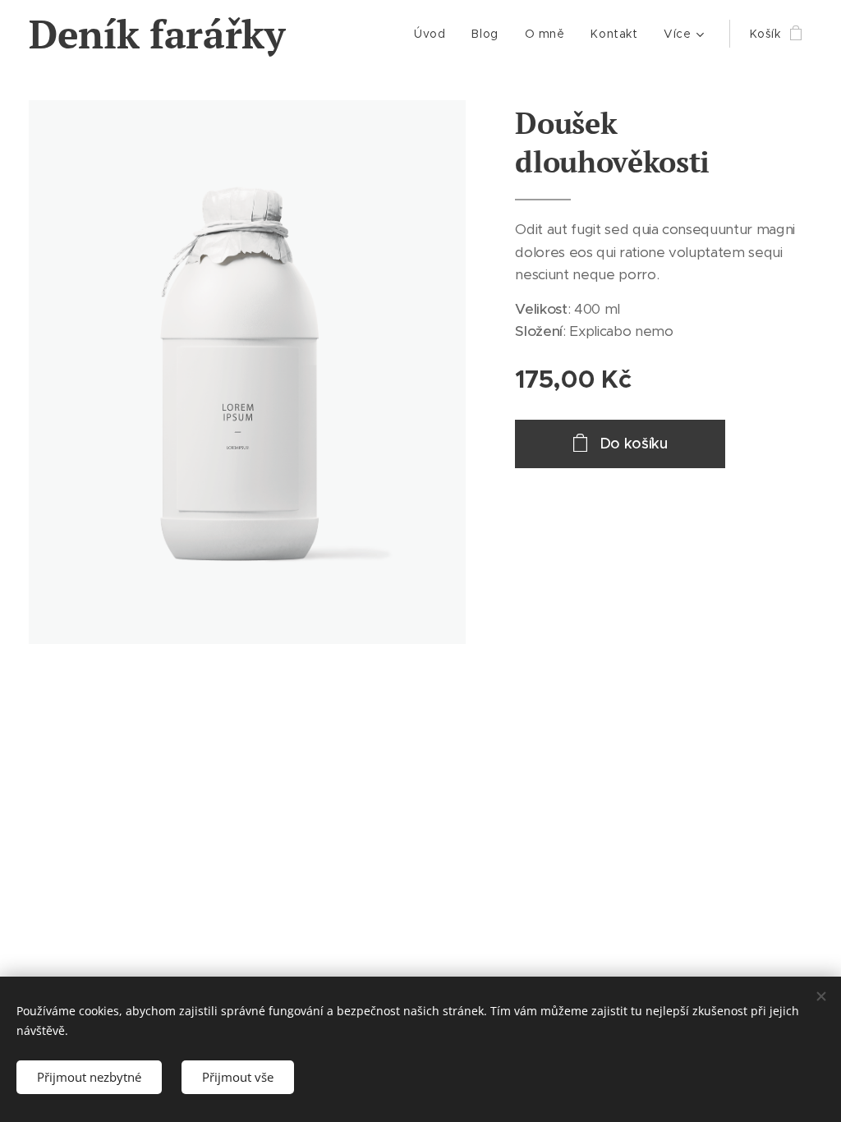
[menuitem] (434, 33)
